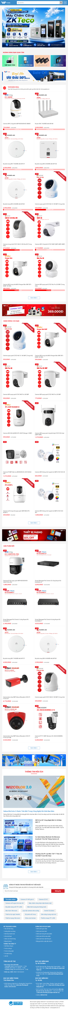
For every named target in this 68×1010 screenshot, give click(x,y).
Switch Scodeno (49, 910)
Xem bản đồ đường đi (52, 968)
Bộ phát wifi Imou (30, 914)
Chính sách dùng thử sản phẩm (44, 933)
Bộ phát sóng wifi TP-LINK (13, 907)
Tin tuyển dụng (8, 953)
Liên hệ (6, 956)
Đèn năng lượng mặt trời (48, 914)
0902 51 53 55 (17, 972)
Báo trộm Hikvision (11, 910)
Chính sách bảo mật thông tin (43, 938)
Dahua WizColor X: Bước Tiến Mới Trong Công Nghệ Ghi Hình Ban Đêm (28, 811)
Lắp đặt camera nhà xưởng (30, 910)
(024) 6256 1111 (13, 967)
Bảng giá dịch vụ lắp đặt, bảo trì (44, 941)
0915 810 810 (17, 969)
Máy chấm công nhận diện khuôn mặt (40, 903)
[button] (7, 28)
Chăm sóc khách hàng (10, 938)
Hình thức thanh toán (9, 933)
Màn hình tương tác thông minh (36, 907)
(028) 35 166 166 (14, 966)
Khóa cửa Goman (30, 918)
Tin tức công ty (8, 948)
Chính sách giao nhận (41, 928)
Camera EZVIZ (43, 899)
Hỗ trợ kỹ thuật (8, 936)
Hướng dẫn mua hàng (9, 931)
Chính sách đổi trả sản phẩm (43, 936)
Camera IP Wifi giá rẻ (27, 899)
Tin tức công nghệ (9, 951)
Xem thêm (33, 298)
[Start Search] (61, 2)
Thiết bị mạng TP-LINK (48, 918)
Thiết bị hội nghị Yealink (12, 914)
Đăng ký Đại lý (8, 941)
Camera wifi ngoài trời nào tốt (14, 903)
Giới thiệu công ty (8, 946)
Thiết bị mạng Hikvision (12, 918)
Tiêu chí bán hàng (8, 928)
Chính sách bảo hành (41, 931)
